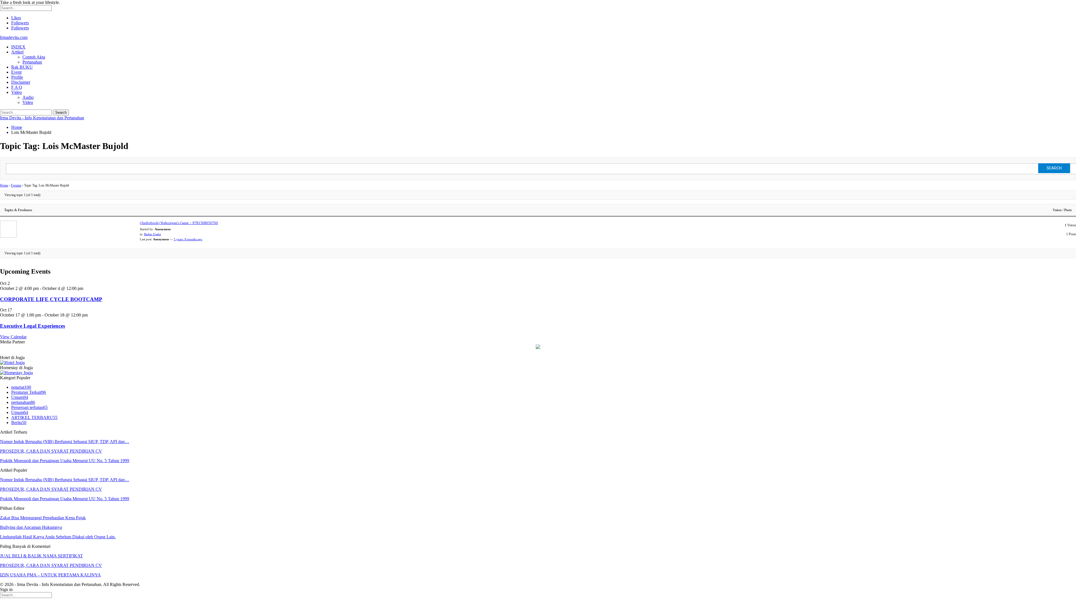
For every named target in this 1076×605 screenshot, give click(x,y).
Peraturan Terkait (28, 392)
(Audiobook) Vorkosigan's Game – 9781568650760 (179, 223)
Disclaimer (20, 82)
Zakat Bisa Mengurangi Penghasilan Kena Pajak (43, 517)
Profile (17, 77)
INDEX (18, 47)
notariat (21, 387)
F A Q (16, 87)
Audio (28, 97)
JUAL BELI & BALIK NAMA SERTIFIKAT (41, 555)
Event (16, 72)
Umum (19, 397)
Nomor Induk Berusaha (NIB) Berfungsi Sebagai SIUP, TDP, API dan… (64, 441)
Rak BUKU (22, 67)
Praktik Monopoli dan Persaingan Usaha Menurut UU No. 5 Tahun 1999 (64, 460)
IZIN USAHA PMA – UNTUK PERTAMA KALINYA (50, 575)
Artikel (17, 52)
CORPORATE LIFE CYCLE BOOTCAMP (51, 299)
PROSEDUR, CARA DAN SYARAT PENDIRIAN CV (51, 451)
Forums (16, 185)
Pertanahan (32, 62)
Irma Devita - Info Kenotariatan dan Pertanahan (42, 117)
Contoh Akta (33, 57)
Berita (18, 422)
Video (16, 92)
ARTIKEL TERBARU (34, 417)
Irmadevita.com (13, 37)
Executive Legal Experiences (32, 326)
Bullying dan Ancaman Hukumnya (31, 527)
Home (4, 185)
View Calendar (13, 336)
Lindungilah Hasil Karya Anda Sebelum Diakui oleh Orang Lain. (58, 536)
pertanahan (23, 402)
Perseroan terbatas (29, 407)
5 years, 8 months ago (188, 239)
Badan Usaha (152, 234)
